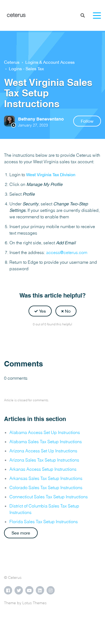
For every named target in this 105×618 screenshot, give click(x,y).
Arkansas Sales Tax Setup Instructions (45, 478)
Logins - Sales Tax (26, 68)
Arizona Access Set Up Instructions (43, 450)
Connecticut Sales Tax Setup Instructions (48, 496)
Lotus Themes (34, 602)
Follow (87, 121)
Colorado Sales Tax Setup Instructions (45, 487)
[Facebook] (40, 337)
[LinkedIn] (64, 337)
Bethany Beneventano (41, 119)
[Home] (16, 15)
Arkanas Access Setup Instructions (42, 469)
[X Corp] (52, 337)
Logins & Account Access (50, 62)
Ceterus (11, 62)
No (68, 311)
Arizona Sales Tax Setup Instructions (44, 460)
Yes (42, 311)
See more (21, 532)
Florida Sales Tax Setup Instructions (43, 521)
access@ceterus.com (66, 252)
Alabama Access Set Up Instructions (44, 432)
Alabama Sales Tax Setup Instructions (45, 441)
